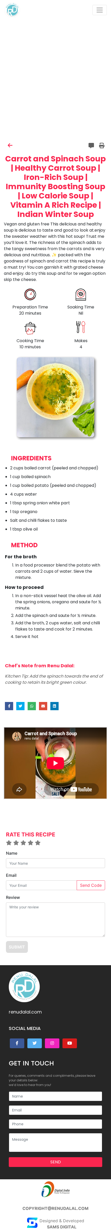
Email (11, 875)
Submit (17, 947)
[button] (17, 1043)
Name (11, 853)
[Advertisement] (55, 55)
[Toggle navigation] (99, 10)
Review (13, 897)
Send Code (91, 885)
